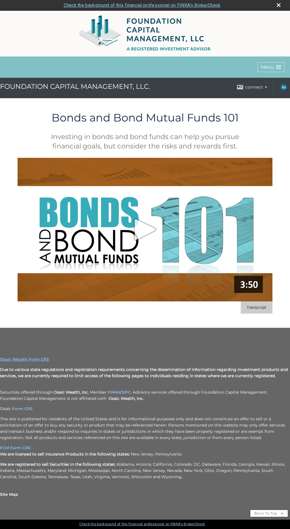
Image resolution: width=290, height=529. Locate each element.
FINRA (114, 392)
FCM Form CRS (15, 447)
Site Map (9, 494)
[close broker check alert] (278, 5)
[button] (271, 67)
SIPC (126, 392)
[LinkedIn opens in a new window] (283, 89)
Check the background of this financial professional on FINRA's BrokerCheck (142, 5)
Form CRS (22, 408)
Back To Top (266, 513)
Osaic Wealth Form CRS (24, 359)
